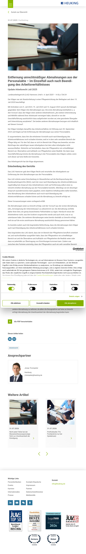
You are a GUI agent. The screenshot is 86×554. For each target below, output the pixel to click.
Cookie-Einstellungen (44, 275)
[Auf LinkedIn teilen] (10, 339)
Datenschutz (7, 278)
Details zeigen (74, 296)
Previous (39, 454)
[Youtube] (16, 502)
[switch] (32, 288)
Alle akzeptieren (70, 303)
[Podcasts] (29, 502)
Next (47, 454)
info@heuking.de (58, 484)
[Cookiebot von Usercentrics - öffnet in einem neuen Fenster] (74, 249)
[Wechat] (23, 502)
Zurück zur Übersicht (19, 12)
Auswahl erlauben (43, 303)
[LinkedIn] (10, 502)
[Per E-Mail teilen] (14, 339)
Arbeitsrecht (13, 348)
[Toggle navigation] (10, 4)
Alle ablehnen (16, 303)
